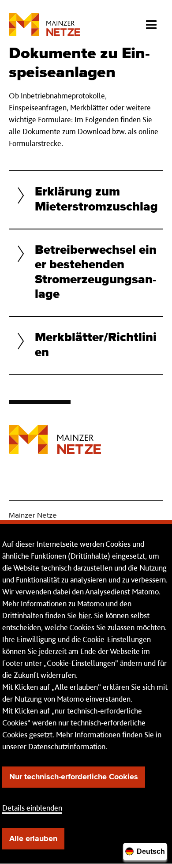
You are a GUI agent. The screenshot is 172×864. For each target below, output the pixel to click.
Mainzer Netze (33, 515)
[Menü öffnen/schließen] (151, 22)
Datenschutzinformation (66, 746)
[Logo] (55, 433)
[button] (86, 199)
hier (84, 615)
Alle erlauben (33, 839)
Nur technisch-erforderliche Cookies (73, 777)
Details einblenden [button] (32, 807)
